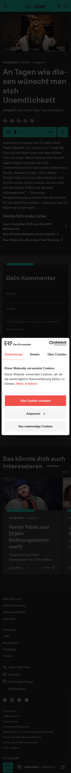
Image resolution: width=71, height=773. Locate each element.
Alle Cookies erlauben (36, 400)
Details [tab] (35, 354)
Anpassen (33, 413)
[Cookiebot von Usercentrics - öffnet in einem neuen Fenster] (50, 343)
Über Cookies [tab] (57, 354)
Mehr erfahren (26, 383)
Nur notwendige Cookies (36, 426)
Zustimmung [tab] (13, 354)
